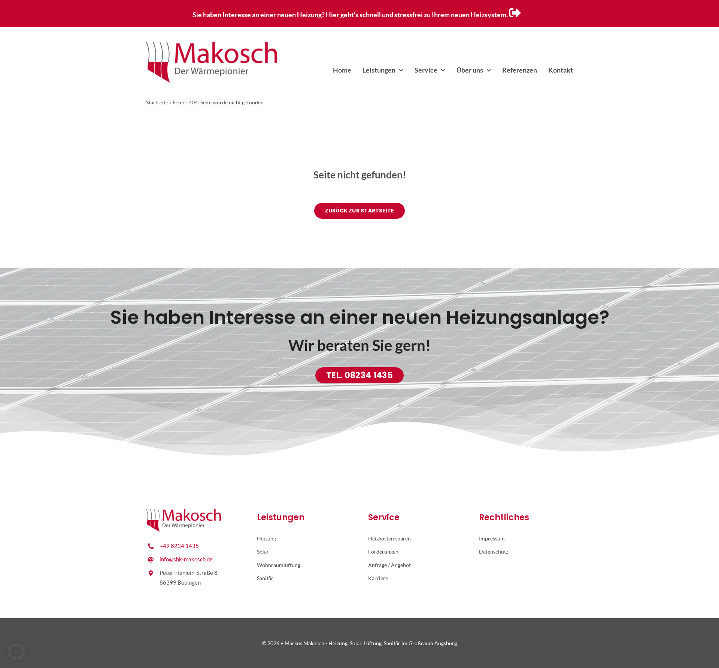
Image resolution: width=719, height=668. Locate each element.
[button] (16, 651)
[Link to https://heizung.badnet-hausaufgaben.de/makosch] (515, 13)
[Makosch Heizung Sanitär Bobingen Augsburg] (211, 45)
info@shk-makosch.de (186, 559)
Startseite (157, 102)
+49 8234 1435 (179, 545)
